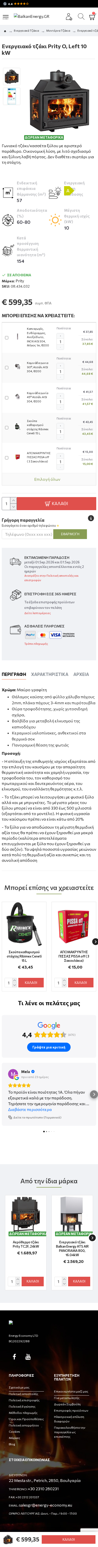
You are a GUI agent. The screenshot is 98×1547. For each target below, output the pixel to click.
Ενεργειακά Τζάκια (26, 30)
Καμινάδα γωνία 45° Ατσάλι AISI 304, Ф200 (37, 397)
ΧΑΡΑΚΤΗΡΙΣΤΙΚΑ (49, 674)
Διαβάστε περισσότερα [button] (30, 1109)
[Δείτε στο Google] (13, 1074)
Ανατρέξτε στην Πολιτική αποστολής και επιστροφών (51, 578)
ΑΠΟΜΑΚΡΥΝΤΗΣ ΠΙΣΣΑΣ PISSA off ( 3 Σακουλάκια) (39, 457)
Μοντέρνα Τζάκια (58, 30)
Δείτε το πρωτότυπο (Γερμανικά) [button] (37, 1117)
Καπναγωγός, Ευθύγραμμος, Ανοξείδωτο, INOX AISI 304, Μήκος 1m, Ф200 (38, 337)
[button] (4, 1094)
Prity (20, 281)
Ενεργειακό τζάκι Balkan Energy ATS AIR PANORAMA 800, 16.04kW (72, 1248)
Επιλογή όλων (47, 479)
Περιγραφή (14, 674)
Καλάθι (69, 1539)
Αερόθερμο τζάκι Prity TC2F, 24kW (26, 1244)
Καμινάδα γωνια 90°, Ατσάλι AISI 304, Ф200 (37, 367)
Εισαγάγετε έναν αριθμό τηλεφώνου (29, 525)
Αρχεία (81, 674)
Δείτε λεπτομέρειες (37, 613)
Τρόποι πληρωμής (36, 643)
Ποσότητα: (64, 328)
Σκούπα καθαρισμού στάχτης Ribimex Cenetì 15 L (37, 427)
